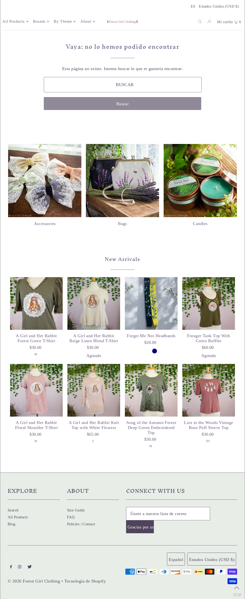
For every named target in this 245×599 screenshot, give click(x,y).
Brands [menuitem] (39, 21)
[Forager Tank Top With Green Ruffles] (208, 303)
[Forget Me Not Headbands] (151, 303)
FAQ (71, 517)
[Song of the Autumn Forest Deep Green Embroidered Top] (151, 390)
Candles (200, 223)
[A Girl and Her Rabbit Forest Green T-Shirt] (36, 303)
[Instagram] (19, 567)
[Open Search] (200, 21)
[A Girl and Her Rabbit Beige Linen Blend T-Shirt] (93, 303)
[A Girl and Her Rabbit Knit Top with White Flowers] (93, 390)
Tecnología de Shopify (85, 581)
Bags (122, 223)
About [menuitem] (85, 21)
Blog (12, 524)
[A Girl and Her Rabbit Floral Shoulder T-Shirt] (36, 390)
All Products (18, 517)
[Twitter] (30, 567)
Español (176, 559)
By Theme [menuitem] (63, 21)
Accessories (45, 223)
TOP (236, 593)
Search (13, 510)
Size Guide (76, 510)
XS (208, 441)
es (193, 6)
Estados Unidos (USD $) (219, 6)
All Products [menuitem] (13, 21)
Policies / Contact (81, 524)
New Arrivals (122, 259)
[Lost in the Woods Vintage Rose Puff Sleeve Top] (208, 390)
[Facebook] (11, 567)
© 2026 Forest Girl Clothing (34, 581)
